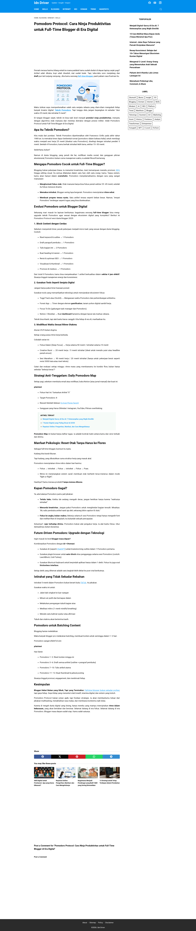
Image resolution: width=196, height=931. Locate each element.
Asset (131, 119)
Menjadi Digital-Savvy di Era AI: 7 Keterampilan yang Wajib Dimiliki (68, 419)
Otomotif (132, 98)
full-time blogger (85, 76)
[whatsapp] (94, 757)
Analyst (157, 119)
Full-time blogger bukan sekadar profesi (102, 690)
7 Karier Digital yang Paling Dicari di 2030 (59, 423)
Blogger (149, 111)
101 (155, 98)
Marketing (157, 115)
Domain (84, 9)
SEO (75, 9)
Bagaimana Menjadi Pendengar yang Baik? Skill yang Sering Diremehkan (87, 783)
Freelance (148, 119)
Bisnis (141, 98)
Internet (67, 9)
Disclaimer (109, 923)
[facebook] (42, 757)
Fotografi (132, 128)
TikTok (83, 583)
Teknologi (133, 115)
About (84, 923)
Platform (151, 106)
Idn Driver (41, 3)
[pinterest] (76, 757)
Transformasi (134, 124)
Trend (93, 9)
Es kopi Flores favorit (70, 403)
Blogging (55, 9)
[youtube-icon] (155, 2)
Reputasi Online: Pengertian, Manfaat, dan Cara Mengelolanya (66, 427)
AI (139, 106)
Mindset (132, 106)
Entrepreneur (147, 124)
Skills (45, 9)
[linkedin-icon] (160, 2)
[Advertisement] (77, 50)
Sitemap (92, 923)
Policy (100, 923)
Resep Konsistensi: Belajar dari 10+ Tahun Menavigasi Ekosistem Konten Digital (144, 53)
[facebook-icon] (149, 2)
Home (36, 9)
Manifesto (104, 9)
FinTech (156, 128)
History (139, 119)
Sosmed (142, 115)
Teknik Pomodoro (63, 110)
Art (149, 115)
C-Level (147, 128)
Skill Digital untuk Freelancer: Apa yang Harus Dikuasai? (44, 783)
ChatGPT (61, 549)
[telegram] (111, 757)
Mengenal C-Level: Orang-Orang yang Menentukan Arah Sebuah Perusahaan (144, 64)
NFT (140, 128)
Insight (148, 98)
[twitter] (59, 757)
